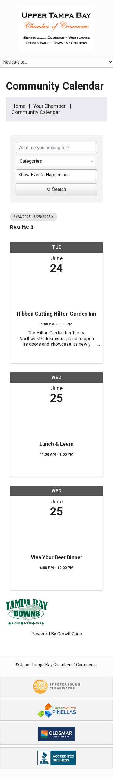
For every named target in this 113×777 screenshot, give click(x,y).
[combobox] (56, 161)
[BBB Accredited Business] (56, 757)
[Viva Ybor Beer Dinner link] (56, 534)
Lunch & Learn (56, 444)
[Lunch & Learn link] (56, 421)
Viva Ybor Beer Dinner (56, 557)
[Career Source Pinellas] (56, 710)
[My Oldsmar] (56, 733)
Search (59, 189)
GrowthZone (69, 634)
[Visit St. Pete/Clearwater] (56, 686)
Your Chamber (49, 106)
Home (19, 106)
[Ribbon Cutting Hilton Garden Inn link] (56, 290)
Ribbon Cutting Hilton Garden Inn (56, 314)
